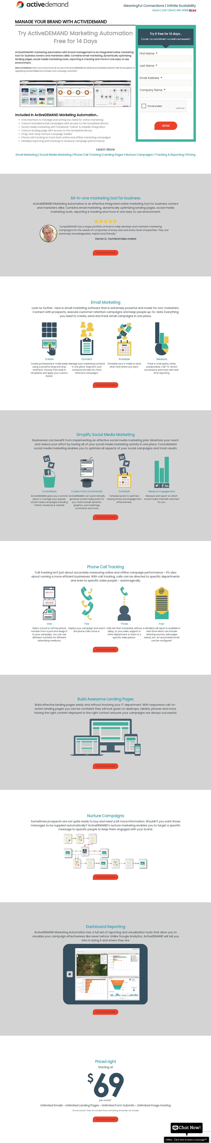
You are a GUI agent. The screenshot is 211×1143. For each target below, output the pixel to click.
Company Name (152, 90)
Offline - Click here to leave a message (185, 1139)
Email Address (151, 78)
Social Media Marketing (56, 155)
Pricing (190, 155)
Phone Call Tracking (87, 155)
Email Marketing (26, 155)
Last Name (148, 66)
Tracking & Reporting (169, 155)
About (156, 10)
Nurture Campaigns (139, 155)
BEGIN (165, 125)
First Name (148, 53)
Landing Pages (113, 155)
